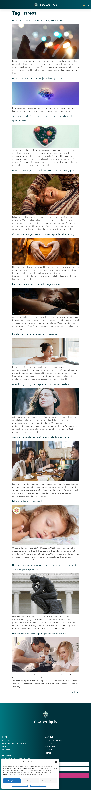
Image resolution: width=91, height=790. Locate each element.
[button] (56, 762)
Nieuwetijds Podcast (55, 740)
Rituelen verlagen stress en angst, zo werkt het (35, 334)
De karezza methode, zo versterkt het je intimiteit (36, 284)
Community (50, 746)
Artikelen (50, 737)
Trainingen (50, 750)
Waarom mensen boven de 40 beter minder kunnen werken (41, 437)
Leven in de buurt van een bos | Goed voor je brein (37, 78)
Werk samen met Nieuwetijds (14, 743)
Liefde (48, 753)
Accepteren (12, 781)
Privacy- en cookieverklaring (20, 786)
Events (49, 743)
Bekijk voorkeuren (48, 781)
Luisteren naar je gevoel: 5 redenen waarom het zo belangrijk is (43, 170)
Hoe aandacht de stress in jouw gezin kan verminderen (39, 633)
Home (4, 737)
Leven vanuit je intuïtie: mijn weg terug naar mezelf (37, 20)
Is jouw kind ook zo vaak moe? (27, 501)
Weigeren (30, 781)
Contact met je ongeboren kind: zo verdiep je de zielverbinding (43, 234)
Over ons (6, 740)
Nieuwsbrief (7, 750)
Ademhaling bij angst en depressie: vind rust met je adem (40, 384)
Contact (6, 746)
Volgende (73, 692)
